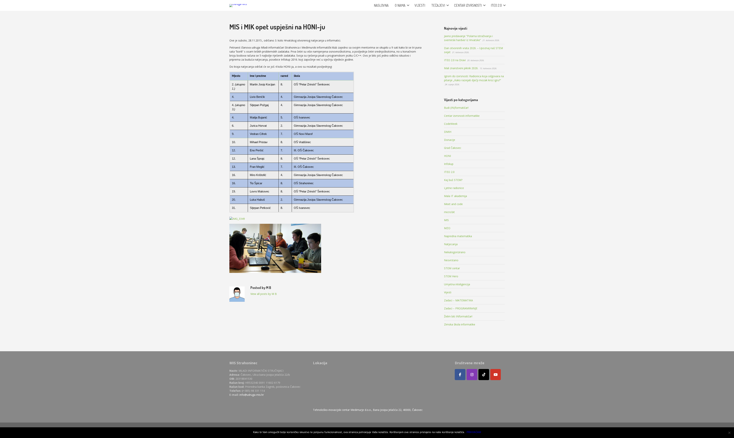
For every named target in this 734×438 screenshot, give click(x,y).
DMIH (447, 132)
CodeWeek (450, 124)
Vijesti (447, 292)
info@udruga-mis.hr (252, 395)
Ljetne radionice (454, 188)
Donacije (449, 140)
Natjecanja (451, 244)
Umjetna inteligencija (457, 284)
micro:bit (449, 212)
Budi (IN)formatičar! (456, 108)
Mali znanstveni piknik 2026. (461, 68)
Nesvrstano (451, 260)
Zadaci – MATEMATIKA (458, 300)
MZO (447, 228)
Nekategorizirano (454, 252)
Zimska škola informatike (459, 324)
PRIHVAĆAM (474, 432)
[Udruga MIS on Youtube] (495, 374)
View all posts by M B (263, 294)
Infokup (448, 164)
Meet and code (453, 204)
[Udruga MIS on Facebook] (460, 374)
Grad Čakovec (452, 148)
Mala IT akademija (455, 196)
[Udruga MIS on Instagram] (472, 374)
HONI (447, 156)
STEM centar (452, 268)
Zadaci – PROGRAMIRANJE (460, 308)
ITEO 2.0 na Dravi (455, 60)
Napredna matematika (458, 236)
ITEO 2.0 (449, 172)
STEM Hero (451, 276)
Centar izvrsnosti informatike (462, 116)
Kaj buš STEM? (453, 180)
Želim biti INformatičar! (458, 316)
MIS (446, 220)
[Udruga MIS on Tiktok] (483, 374)
